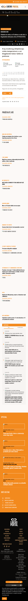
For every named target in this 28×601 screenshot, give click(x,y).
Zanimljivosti (21, 538)
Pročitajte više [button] (5, 595)
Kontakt (21, 544)
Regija (21, 531)
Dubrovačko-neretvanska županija (21, 541)
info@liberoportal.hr (21, 551)
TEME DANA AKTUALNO (7, 544)
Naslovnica (7, 529)
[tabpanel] (8, 66)
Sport (21, 536)
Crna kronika (7, 538)
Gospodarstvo (7, 533)
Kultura (7, 536)
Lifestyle (21, 533)
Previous (5, 66)
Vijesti (21, 529)
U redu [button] (4, 598)
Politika (7, 531)
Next (23, 66)
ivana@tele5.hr (8, 559)
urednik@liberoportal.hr (9, 553)
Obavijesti (7, 540)
